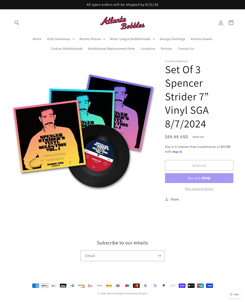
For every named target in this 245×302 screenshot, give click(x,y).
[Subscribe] (159, 255)
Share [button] (174, 199)
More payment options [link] (199, 188)
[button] (17, 23)
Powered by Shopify (136, 293)
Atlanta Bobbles (116, 293)
